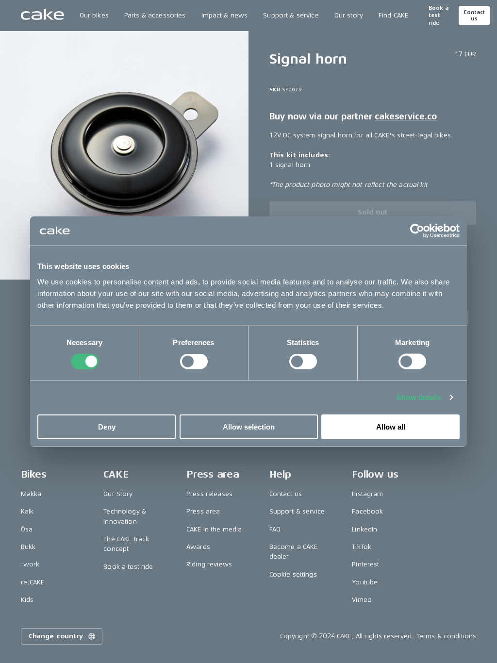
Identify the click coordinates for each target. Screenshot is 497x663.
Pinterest (365, 564)
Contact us (474, 15)
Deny (107, 426)
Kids (27, 599)
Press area (203, 511)
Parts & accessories (155, 15)
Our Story (118, 493)
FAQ (275, 529)
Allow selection (249, 426)
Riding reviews (209, 564)
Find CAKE (393, 15)
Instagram (367, 493)
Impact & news (224, 15)
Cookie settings (293, 574)
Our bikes (94, 15)
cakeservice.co (405, 116)
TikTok (361, 546)
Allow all (390, 426)
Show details (419, 397)
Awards (198, 546)
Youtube (365, 582)
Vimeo (362, 599)
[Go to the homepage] (42, 15)
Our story (348, 15)
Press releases (209, 493)
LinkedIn (364, 529)
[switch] (194, 361)
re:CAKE (33, 582)
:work (30, 564)
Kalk (27, 511)
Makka (31, 493)
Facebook (367, 511)
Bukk (28, 546)
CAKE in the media (214, 529)
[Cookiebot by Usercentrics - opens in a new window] (417, 231)
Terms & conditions (446, 636)
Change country (56, 636)
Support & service (290, 15)
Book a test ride (438, 15)
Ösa (27, 529)
